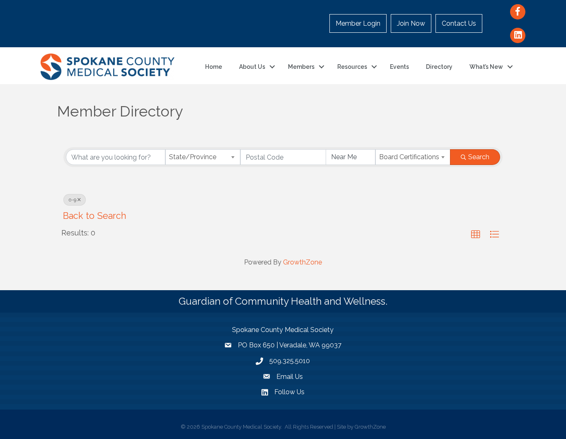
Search (478, 157)
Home (213, 66)
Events (399, 66)
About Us (252, 66)
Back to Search (94, 216)
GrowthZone (302, 262)
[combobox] (202, 157)
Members (301, 66)
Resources (352, 66)
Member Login (358, 23)
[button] (475, 234)
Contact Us (459, 23)
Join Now (411, 23)
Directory (439, 66)
